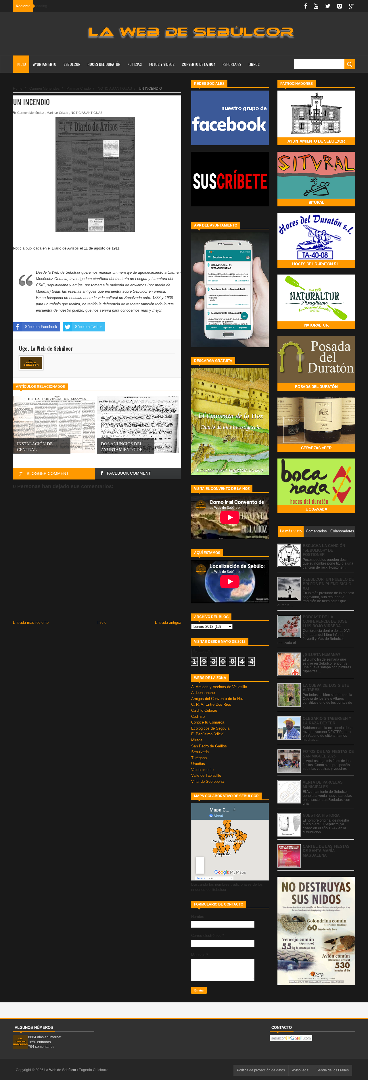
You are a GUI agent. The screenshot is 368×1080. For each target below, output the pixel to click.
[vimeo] (339, 6)
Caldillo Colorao (204, 710)
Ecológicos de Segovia (210, 728)
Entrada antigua (168, 622)
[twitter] (327, 6)
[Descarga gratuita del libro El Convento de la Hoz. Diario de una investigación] (230, 474)
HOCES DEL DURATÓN (103, 64)
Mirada (196, 740)
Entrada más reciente (31, 622)
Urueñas (198, 763)
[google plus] (351, 6)
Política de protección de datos (261, 1070)
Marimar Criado (57, 112)
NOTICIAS (134, 64)
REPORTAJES (232, 64)
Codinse (198, 716)
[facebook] (305, 6)
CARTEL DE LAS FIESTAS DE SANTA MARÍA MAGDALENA (326, 851)
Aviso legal (300, 1070)
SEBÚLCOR (72, 64)
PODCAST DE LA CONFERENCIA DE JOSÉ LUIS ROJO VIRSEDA (325, 621)
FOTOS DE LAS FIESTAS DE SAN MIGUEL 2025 (328, 753)
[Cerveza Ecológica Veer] (316, 450)
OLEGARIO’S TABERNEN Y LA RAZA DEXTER (327, 720)
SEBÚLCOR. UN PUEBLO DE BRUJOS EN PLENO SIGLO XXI (328, 583)
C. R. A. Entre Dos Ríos (211, 704)
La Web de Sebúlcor (60, 1070)
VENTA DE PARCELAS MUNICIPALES (323, 784)
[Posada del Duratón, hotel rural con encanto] (316, 389)
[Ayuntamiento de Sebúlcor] (316, 144)
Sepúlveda (200, 752)
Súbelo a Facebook (41, 327)
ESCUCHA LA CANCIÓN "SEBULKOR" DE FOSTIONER (324, 550)
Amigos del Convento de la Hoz (217, 699)
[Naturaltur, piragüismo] (316, 328)
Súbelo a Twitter (88, 327)
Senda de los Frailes (333, 1070)
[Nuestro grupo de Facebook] (230, 144)
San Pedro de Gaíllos (209, 746)
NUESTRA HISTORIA (321, 815)
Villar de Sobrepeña (207, 781)
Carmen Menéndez (30, 112)
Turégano (199, 758)
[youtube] (316, 6)
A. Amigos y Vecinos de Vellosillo (219, 687)
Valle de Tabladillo (206, 775)
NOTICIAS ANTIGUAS (86, 112)
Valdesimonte (202, 770)
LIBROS (254, 64)
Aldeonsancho (203, 692)
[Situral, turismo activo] (316, 205)
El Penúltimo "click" (207, 734)
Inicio (21, 64)
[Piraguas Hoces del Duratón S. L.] (316, 266)
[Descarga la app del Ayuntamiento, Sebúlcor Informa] (230, 346)
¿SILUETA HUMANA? (321, 655)
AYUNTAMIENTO (44, 64)
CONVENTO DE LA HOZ (198, 64)
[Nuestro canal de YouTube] (230, 205)
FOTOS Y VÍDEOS (162, 64)
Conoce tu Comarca (207, 722)
